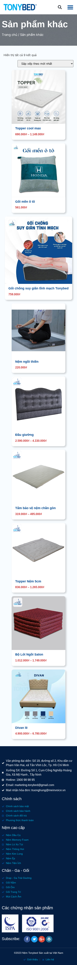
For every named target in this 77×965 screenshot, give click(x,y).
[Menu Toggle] (70, 7)
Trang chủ (9, 35)
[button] (59, 7)
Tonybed (33, 952)
